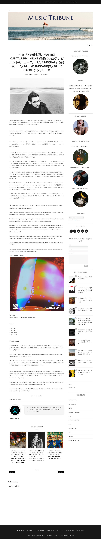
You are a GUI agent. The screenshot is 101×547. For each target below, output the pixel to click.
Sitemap (70, 384)
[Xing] (86, 231)
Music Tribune (29, 74)
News (70, 408)
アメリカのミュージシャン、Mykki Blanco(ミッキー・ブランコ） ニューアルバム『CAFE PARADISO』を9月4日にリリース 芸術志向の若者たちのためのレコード (18, 456)
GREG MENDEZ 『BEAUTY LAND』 (80, 167)
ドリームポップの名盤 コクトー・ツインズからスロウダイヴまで (85, 372)
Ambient (37, 51)
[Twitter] (74, 231)
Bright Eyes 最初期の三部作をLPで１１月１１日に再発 (85, 331)
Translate (79, 220)
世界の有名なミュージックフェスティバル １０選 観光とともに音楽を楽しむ (85, 352)
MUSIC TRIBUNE (40, 535)
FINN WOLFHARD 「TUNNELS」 (81, 56)
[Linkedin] (82, 231)
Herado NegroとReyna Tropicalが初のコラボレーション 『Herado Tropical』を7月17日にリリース (55, 454)
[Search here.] (9, 10)
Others (75, 2)
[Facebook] (71, 231)
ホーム (37, 470)
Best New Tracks (50, 2)
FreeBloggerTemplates (67, 535)
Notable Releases (74, 412)
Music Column (73, 428)
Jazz (70, 424)
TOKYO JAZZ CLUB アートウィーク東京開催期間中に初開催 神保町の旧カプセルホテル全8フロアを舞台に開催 (80, 88)
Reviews (60, 2)
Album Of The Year (74, 440)
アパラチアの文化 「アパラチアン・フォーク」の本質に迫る (85, 300)
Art (70, 432)
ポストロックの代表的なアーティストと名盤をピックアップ (85, 341)
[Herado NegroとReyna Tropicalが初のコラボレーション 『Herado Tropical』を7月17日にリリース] (55, 440)
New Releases (18, 399)
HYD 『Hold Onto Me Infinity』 (80, 188)
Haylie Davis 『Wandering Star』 (81, 146)
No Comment (45, 74)
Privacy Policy (72, 387)
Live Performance (74, 420)
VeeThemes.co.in (56, 535)
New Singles (72, 404)
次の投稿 (12, 472)
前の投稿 (60, 472)
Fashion (71, 436)
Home (25, 2)
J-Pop (70, 416)
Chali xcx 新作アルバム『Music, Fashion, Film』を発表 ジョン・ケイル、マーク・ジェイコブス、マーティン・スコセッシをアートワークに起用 (36, 455)
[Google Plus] (78, 231)
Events (68, 2)
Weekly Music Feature (36, 2)
